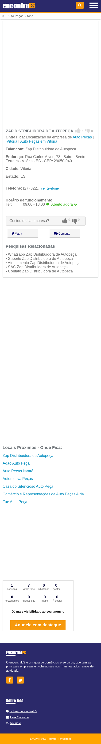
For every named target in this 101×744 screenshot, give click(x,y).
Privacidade (64, 738)
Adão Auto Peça (16, 463)
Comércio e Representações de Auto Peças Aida (43, 494)
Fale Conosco (19, 717)
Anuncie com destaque (38, 625)
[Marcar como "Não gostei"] (87, 130)
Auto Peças (82, 137)
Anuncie (15, 723)
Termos (52, 738)
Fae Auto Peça (15, 502)
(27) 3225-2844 (27, 188)
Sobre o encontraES (23, 711)
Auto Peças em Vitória (38, 141)
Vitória (12, 141)
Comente (64, 233)
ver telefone (50, 188)
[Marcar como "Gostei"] (78, 130)
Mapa (18, 233)
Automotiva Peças (18, 479)
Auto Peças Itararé (18, 471)
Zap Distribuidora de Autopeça (28, 456)
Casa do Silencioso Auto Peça (28, 486)
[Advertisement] (50, 71)
